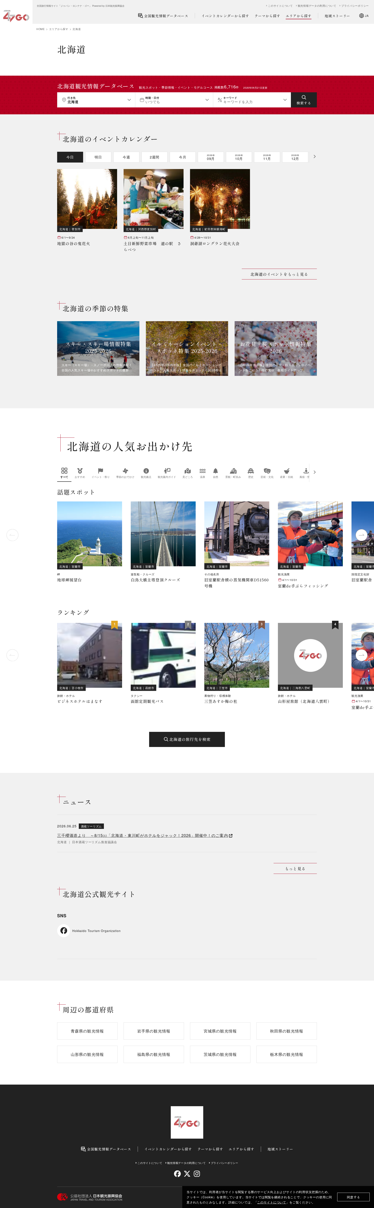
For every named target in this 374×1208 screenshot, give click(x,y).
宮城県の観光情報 (220, 1031)
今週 (126, 157)
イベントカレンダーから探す (225, 15)
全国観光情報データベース (166, 15)
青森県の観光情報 (87, 1031)
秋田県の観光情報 (286, 1031)
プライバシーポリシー (355, 5)
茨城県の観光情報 (220, 1054)
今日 (70, 157)
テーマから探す (267, 15)
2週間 (154, 157)
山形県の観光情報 (87, 1054)
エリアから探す (298, 15)
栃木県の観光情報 (286, 1054)
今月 (182, 157)
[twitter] (187, 1174)
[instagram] (197, 1174)
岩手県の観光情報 (153, 1031)
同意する (353, 1197)
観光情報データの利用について (317, 5)
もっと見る (295, 868)
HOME (40, 29)
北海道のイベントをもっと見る (279, 274)
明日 (98, 157)
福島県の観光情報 (153, 1054)
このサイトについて (271, 1202)
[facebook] (177, 1174)
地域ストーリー (337, 15)
